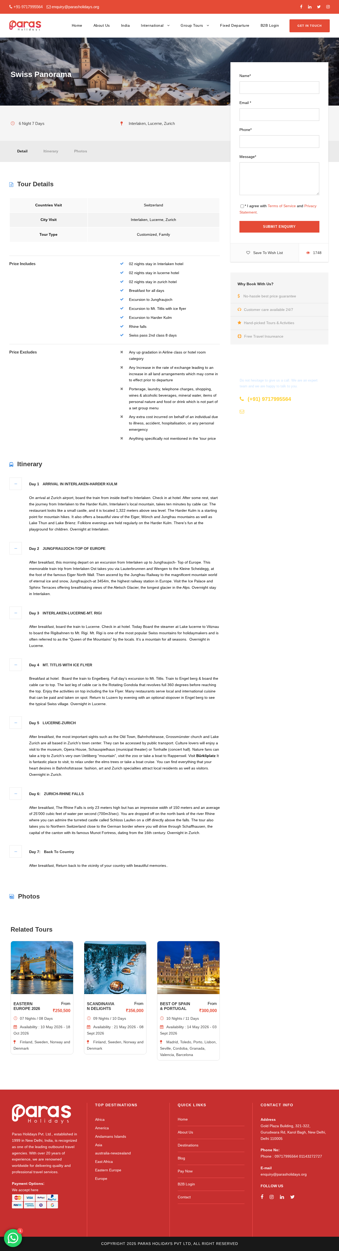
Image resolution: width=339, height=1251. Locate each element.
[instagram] (328, 6)
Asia (98, 1145)
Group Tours (192, 25)
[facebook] (301, 6)
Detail (22, 151)
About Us (101, 25)
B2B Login (270, 25)
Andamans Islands (110, 1136)
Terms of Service (282, 206)
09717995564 (287, 1156)
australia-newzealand (113, 1153)
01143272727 (310, 1156)
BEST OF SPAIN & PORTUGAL (175, 1006)
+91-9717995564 (28, 6)
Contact (184, 1197)
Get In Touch (309, 25)
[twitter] (319, 6)
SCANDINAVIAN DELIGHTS (100, 1006)
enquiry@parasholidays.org (75, 6)
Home (77, 25)
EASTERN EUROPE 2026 (27, 1006)
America (102, 1128)
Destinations (188, 1145)
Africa (100, 1119)
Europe (101, 1178)
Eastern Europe (108, 1170)
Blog (181, 1158)
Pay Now (185, 1171)
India (125, 25)
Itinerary (50, 151)
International (152, 25)
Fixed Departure (234, 25)
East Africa (104, 1161)
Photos (80, 151)
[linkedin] (309, 6)
